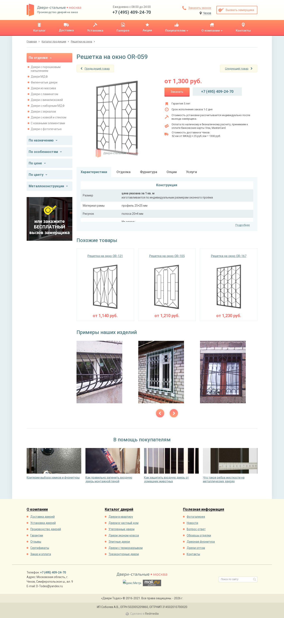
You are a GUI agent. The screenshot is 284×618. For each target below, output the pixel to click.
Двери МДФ (39, 76)
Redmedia (152, 613)
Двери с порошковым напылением (46, 68)
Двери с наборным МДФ (48, 105)
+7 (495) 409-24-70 (131, 12)
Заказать (177, 91)
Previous (160, 413)
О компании (37, 509)
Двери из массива (43, 88)
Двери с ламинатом (44, 94)
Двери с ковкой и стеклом (48, 117)
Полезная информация (203, 509)
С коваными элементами (48, 123)
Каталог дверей (119, 509)
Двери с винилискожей (47, 100)
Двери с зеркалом (43, 111)
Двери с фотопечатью (46, 129)
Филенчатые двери (44, 82)
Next (173, 413)
